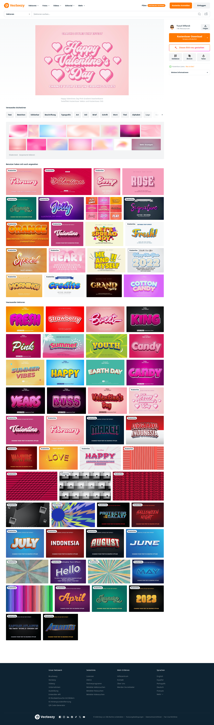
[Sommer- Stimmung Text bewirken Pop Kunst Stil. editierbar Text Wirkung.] (25, 372)
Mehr (80, 5)
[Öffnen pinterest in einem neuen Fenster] (72, 717)
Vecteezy (52, 680)
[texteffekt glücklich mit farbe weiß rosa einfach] (100, 458)
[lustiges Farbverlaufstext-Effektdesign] (61, 208)
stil (85, 115)
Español (160, 680)
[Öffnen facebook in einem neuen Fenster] (60, 717)
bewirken (21, 115)
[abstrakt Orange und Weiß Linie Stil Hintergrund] (143, 458)
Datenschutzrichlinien (154, 717)
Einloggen (201, 5)
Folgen (205, 28)
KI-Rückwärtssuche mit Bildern (61, 698)
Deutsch (160, 687)
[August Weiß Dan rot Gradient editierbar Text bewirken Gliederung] (105, 543)
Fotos (44, 5)
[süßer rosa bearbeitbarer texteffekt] (105, 319)
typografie (66, 115)
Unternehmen (54, 687)
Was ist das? (190, 66)
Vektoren (32, 5)
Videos (56, 5)
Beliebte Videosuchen (95, 694)
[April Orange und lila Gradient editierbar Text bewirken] (72, 598)
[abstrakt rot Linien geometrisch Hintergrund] (31, 486)
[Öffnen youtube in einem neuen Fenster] (84, 717)
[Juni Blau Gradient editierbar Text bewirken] (145, 543)
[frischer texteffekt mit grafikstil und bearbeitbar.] (25, 319)
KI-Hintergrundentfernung (60, 701)
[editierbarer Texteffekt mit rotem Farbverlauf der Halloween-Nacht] (148, 515)
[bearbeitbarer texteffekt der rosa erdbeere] (65, 319)
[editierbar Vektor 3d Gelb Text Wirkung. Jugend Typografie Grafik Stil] (106, 346)
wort (115, 115)
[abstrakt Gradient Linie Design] (29, 598)
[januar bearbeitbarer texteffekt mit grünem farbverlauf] (21, 208)
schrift (105, 115)
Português (161, 683)
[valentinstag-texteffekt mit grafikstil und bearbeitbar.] (107, 400)
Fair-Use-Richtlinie (170, 717)
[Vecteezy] (14, 5)
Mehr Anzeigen (146, 144)
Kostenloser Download (189, 37)
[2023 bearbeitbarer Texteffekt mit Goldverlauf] (146, 598)
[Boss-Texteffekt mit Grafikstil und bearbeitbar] (66, 400)
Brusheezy (53, 676)
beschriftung (50, 115)
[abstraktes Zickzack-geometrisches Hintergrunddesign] (73, 515)
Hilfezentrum (122, 676)
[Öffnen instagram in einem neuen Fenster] (64, 717)
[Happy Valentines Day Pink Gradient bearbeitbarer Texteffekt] (146, 400)
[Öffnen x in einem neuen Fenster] (80, 717)
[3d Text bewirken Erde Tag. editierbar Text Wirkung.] (105, 372)
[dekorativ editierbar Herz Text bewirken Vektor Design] (67, 260)
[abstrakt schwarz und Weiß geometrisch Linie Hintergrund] (85, 486)
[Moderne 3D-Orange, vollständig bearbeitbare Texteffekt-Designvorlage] (27, 234)
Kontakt (120, 680)
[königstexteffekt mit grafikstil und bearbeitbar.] (145, 319)
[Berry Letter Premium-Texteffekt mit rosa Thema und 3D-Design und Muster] (107, 181)
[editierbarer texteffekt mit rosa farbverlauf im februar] (24, 181)
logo (148, 115)
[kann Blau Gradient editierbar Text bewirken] (148, 571)
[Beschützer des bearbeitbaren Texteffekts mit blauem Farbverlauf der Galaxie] (113, 515)
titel (125, 115)
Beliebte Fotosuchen (94, 691)
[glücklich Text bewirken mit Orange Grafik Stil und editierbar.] (65, 372)
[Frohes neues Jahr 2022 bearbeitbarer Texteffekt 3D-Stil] (145, 260)
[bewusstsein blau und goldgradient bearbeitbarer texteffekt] (60, 627)
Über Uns (121, 683)
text (10, 115)
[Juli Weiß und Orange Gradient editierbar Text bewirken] (25, 543)
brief (95, 115)
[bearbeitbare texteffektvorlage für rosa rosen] (143, 181)
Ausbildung (53, 691)
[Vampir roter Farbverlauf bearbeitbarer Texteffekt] (21, 458)
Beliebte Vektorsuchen (95, 687)
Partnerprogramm (94, 683)
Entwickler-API (55, 694)
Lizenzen (90, 676)
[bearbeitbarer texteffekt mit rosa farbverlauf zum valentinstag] (67, 234)
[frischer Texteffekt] (144, 234)
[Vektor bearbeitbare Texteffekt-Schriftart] (144, 286)
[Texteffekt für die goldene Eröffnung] (104, 286)
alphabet (136, 115)
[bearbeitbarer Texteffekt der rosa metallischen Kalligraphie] (144, 208)
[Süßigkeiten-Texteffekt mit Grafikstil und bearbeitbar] (145, 372)
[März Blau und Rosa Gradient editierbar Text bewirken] (105, 430)
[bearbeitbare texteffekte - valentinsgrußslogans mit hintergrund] (68, 181)
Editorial (68, 5)
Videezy (52, 683)
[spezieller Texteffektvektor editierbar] (26, 260)
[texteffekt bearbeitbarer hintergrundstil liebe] (58, 458)
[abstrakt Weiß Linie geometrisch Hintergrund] (27, 515)
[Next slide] (160, 115)
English (160, 676)
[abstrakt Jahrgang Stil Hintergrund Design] (109, 571)
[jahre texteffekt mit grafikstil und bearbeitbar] (25, 400)
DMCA (89, 680)
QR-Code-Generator (57, 705)
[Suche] (199, 14)
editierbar (35, 115)
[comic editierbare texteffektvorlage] (106, 260)
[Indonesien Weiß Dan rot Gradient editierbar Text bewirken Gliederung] (65, 543)
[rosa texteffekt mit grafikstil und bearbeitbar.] (23, 346)
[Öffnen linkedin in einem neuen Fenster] (68, 717)
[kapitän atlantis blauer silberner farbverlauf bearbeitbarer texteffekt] (23, 627)
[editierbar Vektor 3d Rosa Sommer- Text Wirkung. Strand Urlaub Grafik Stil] (63, 346)
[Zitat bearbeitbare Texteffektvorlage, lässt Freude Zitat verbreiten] (104, 234)
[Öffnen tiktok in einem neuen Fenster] (76, 717)
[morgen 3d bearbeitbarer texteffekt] (24, 286)
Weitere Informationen (179, 72)
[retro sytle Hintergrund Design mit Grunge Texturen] (27, 571)
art (77, 115)
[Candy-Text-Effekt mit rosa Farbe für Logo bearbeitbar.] (146, 346)
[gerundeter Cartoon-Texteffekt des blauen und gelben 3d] (64, 286)
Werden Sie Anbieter (126, 687)
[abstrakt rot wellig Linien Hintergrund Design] (138, 486)
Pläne (144, 5)
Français (160, 691)
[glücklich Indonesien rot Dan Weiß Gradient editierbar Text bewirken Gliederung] (145, 430)
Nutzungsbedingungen (135, 717)
